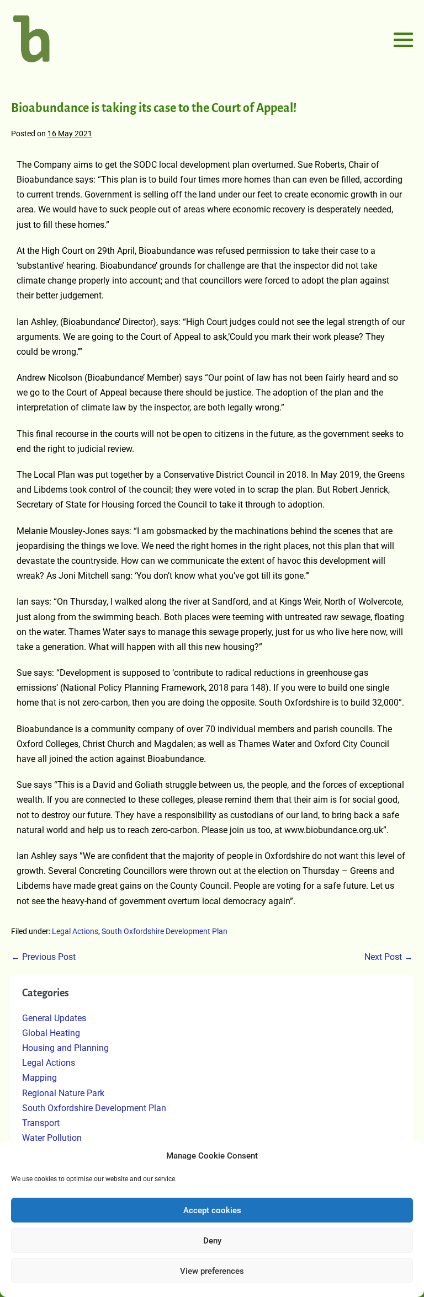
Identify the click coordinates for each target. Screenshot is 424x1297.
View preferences (212, 1271)
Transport (41, 1123)
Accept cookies (212, 1210)
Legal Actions (75, 931)
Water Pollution (52, 1138)
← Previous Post (43, 957)
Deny (212, 1241)
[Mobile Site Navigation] (403, 39)
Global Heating (51, 1033)
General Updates (54, 1018)
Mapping (39, 1077)
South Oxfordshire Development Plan (164, 931)
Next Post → (388, 957)
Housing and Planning (65, 1048)
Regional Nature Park (63, 1093)
